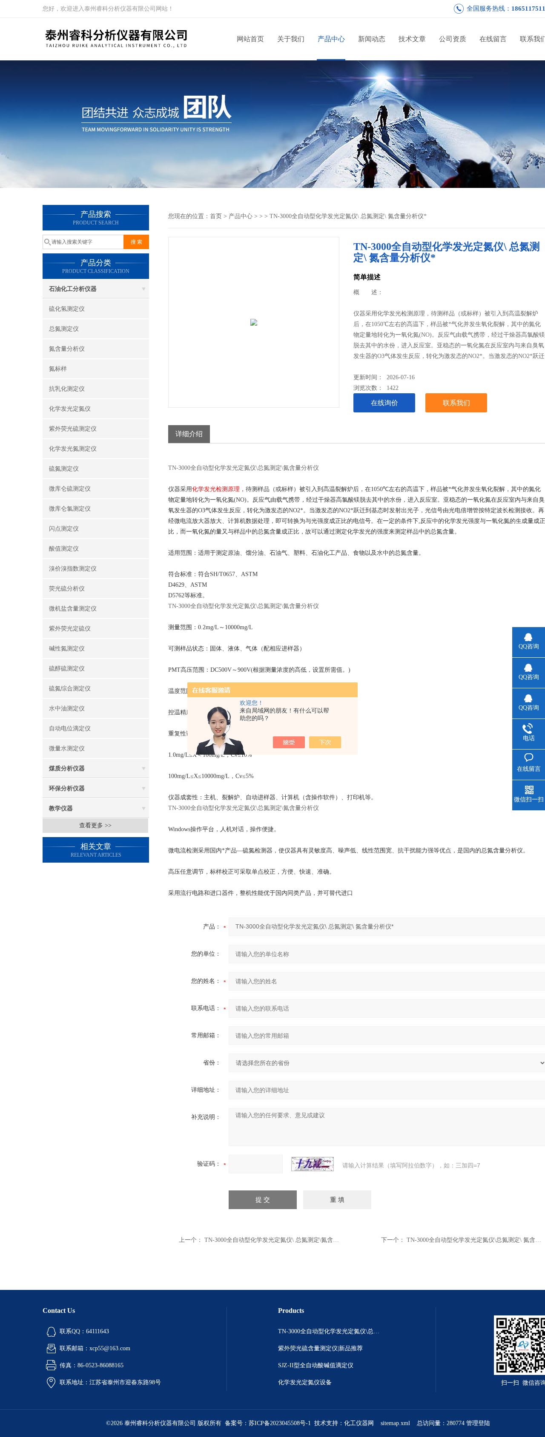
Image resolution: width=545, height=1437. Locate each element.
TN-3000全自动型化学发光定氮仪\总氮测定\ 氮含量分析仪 (331, 1331)
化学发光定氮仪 (70, 409)
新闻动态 (371, 39)
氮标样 (58, 369)
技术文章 (412, 39)
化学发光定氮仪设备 (305, 1382)
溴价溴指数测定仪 (73, 568)
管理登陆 (478, 1423)
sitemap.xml (395, 1423)
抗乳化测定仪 (67, 389)
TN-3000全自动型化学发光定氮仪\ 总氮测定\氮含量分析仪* (282, 1240)
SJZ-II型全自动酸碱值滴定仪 (315, 1365)
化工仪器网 (359, 1423)
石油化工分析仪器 (73, 289)
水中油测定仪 (67, 708)
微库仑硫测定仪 (70, 489)
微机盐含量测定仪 (73, 608)
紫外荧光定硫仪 (70, 628)
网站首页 (250, 39)
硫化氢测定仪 (67, 309)
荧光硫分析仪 (67, 588)
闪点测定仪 (64, 528)
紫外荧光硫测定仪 (73, 429)
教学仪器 (61, 808)
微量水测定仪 (67, 748)
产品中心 (331, 39)
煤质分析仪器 (67, 768)
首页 (216, 216)
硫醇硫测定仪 (67, 668)
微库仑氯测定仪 (70, 509)
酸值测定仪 (64, 548)
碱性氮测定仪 (67, 648)
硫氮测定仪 (64, 469)
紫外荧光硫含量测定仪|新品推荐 (320, 1348)
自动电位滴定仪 (70, 728)
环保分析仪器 (67, 788)
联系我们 (456, 402)
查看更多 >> (95, 825)
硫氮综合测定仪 (70, 688)
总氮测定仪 (64, 329)
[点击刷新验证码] (312, 1164)
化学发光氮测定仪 (73, 449)
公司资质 (452, 39)
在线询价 (384, 402)
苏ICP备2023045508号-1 (280, 1423)
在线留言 (493, 39)
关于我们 (290, 39)
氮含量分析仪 (67, 349)
